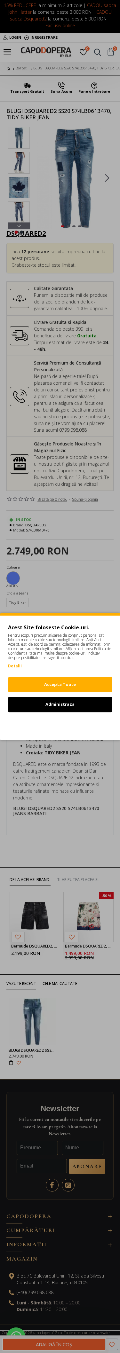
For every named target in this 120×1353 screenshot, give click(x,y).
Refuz (60, 724)
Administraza (60, 704)
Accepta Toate (60, 684)
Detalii (15, 666)
